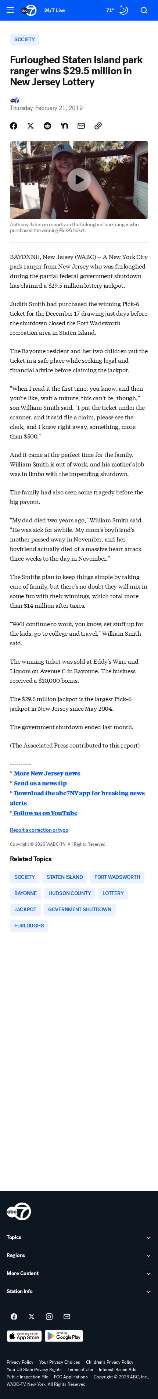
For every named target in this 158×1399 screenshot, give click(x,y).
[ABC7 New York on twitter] (31, 1317)
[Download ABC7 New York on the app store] (24, 1336)
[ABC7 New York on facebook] (14, 1317)
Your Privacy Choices (59, 1362)
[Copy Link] (98, 126)
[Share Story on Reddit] (47, 126)
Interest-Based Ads (117, 1369)
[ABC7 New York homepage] (29, 10)
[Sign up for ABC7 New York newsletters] (67, 1317)
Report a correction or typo (39, 830)
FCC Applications (71, 1377)
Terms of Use (80, 1369)
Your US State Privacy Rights (34, 1369)
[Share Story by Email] (81, 126)
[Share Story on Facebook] (13, 126)
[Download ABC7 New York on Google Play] (64, 1336)
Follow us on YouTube (45, 813)
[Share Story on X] (30, 126)
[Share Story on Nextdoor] (64, 126)
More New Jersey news (47, 773)
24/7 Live (54, 10)
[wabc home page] (19, 1211)
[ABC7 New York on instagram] (49, 1317)
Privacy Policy (20, 1362)
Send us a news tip (40, 783)
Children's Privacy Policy (109, 1362)
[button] (10, 10)
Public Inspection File (27, 1377)
